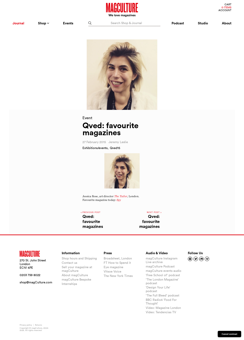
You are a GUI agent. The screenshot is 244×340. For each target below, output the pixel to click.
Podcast (178, 23)
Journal (18, 23)
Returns (38, 325)
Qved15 (115, 148)
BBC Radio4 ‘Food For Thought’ (161, 301)
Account (224, 10)
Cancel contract (229, 334)
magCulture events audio (163, 271)
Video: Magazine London (163, 308)
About (226, 23)
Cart (228, 4)
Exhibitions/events (95, 148)
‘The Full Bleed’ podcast (162, 295)
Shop (42, 23)
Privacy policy (26, 325)
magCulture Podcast (160, 266)
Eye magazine (113, 267)
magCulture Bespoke (76, 279)
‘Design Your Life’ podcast (158, 289)
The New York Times (118, 276)
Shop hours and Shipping (79, 258)
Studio (203, 23)
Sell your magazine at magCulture (77, 269)
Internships (69, 284)
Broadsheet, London (118, 258)
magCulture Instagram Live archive (161, 260)
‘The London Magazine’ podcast (162, 281)
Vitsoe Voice (112, 271)
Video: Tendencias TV (161, 312)
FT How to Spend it (117, 263)
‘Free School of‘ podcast (163, 275)
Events (68, 23)
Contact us (69, 263)
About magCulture (75, 275)
